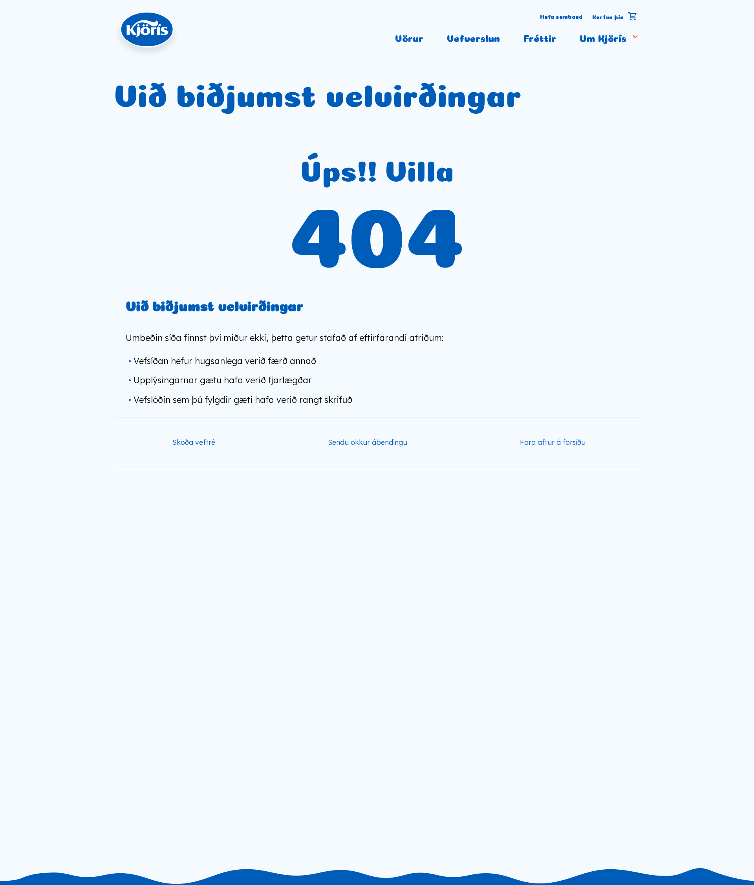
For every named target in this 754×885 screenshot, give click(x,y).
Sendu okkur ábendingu (367, 442)
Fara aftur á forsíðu (553, 442)
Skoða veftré (193, 442)
